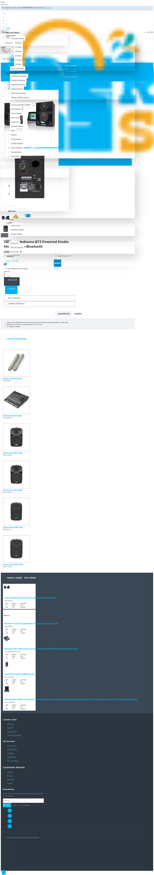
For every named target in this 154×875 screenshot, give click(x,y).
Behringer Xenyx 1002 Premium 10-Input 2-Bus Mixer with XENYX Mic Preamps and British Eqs (42, 649)
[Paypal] (8, 854)
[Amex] (8, 859)
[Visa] (8, 843)
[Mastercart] (8, 848)
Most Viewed (30, 578)
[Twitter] (10, 816)
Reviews (78, 314)
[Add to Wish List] (3, 380)
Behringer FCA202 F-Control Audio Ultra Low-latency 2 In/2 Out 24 (31, 623)
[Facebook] (10, 810)
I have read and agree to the (17, 805)
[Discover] (8, 865)
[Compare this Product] (11, 380)
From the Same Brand (17, 339)
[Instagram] (10, 821)
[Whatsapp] (10, 826)
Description (63, 314)
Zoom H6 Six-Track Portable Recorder (20, 674)
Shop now (47, 8)
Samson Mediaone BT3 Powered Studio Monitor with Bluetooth (30, 598)
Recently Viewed (14, 578)
